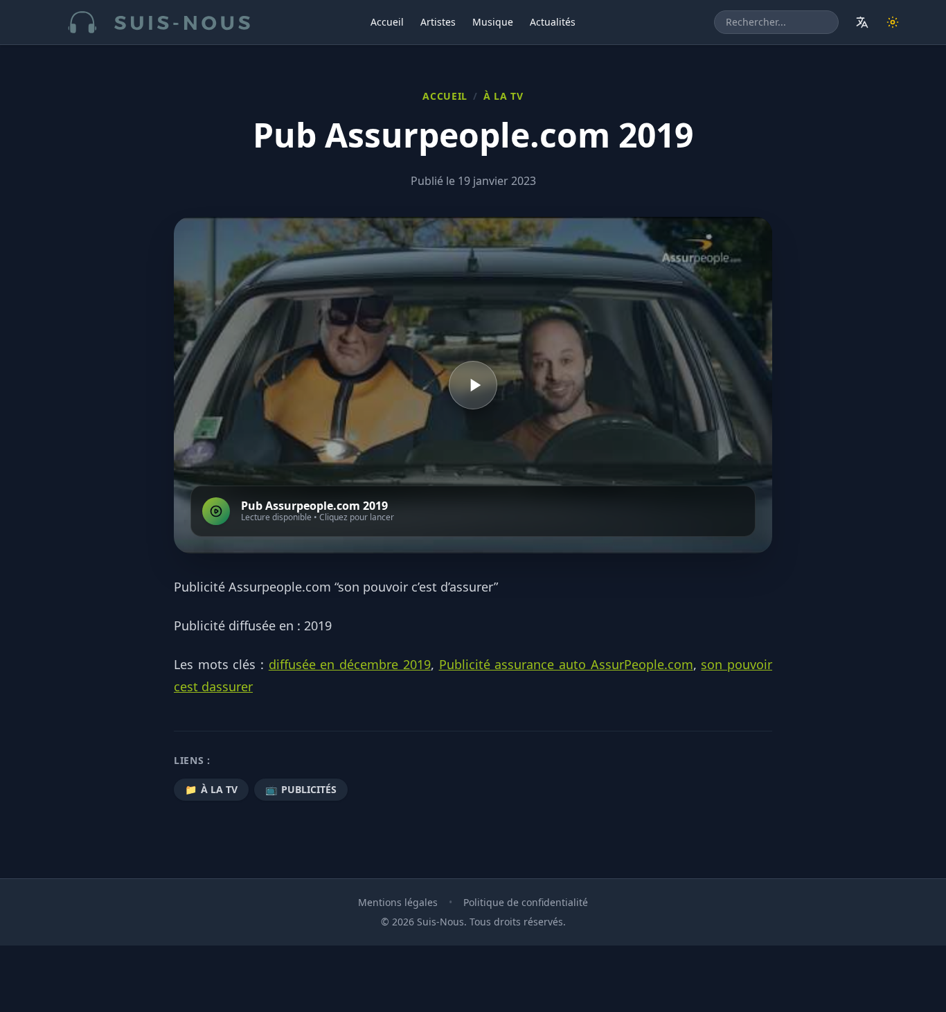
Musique (492, 21)
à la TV (503, 96)
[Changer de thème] (892, 22)
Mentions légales (398, 902)
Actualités (552, 21)
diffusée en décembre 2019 (350, 664)
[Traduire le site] (862, 22)
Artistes (438, 21)
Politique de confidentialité (525, 902)
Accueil (387, 21)
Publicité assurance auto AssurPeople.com (566, 664)
